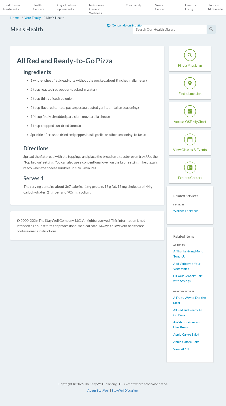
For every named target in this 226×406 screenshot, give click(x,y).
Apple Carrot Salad (186, 334)
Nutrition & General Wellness (97, 9)
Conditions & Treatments (11, 7)
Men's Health (55, 18)
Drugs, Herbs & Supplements (66, 7)
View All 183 (181, 349)
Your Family (133, 5)
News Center (160, 7)
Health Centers (38, 7)
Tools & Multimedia (215, 7)
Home (14, 18)
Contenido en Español (127, 25)
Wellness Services (185, 210)
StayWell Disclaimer (125, 390)
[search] (170, 29)
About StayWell (98, 390)
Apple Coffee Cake (186, 342)
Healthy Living (190, 7)
